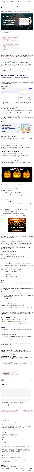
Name (2, 398)
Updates (31, 379)
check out (3, 237)
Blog (24, 1)
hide (8, 36)
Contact (28, 1)
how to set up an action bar (8, 269)
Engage (22, 1)
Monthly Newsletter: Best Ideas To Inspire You (9, 375)
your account (7, 422)
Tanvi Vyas (5, 379)
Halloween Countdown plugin (8, 155)
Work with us (13, 440)
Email (17, 398)
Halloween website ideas (5, 56)
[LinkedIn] (18, 453)
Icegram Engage (22, 363)
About (3, 440)
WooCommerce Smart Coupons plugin (19, 321)
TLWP (18, 1)
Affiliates (8, 440)
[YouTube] (21, 453)
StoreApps (4, 457)
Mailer (13, 1)
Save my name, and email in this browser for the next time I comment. (13, 402)
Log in (31, 1)
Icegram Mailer (4, 307)
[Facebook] (20, 453)
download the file (20, 343)
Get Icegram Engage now (5, 199)
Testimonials (4, 442)
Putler (3, 458)
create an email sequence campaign (14, 291)
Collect (3, 437)
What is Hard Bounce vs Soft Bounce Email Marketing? (10, 370)
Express (8, 1)
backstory (7, 453)
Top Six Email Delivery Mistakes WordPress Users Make (10, 374)
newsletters (15, 112)
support (16, 424)
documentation (8, 424)
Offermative (4, 460)
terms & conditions (10, 427)
